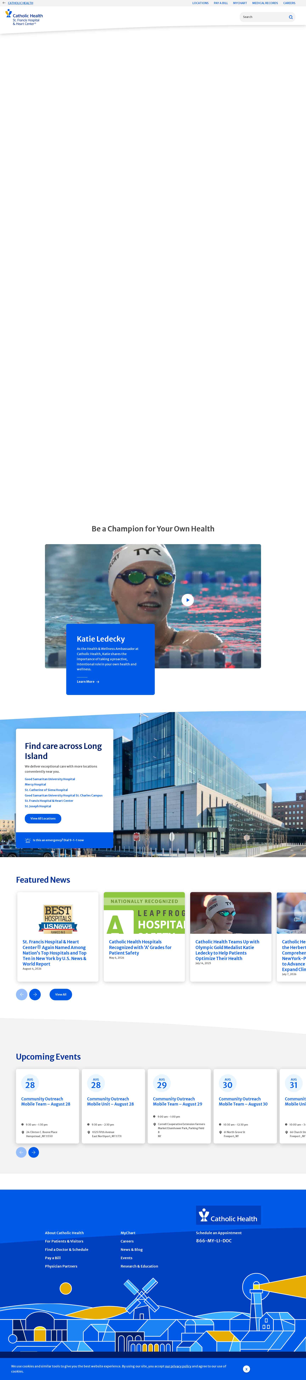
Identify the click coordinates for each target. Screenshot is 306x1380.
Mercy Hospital (35, 784)
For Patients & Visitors (64, 1241)
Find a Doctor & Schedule (66, 1249)
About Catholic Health (64, 1233)
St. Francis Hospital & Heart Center (49, 800)
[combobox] (267, 17)
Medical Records (265, 3)
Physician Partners (61, 1266)
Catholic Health (20, 3)
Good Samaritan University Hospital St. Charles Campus (64, 795)
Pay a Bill (221, 3)
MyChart (240, 3)
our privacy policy (178, 1366)
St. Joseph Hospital (38, 806)
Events (126, 1258)
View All (60, 994)
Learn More (85, 682)
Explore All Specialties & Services (76, 501)
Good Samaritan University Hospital (50, 779)
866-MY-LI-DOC (214, 1241)
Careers (289, 3)
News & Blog (132, 1249)
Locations (200, 3)
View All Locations (43, 818)
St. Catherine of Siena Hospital (46, 790)
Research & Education (139, 1266)
